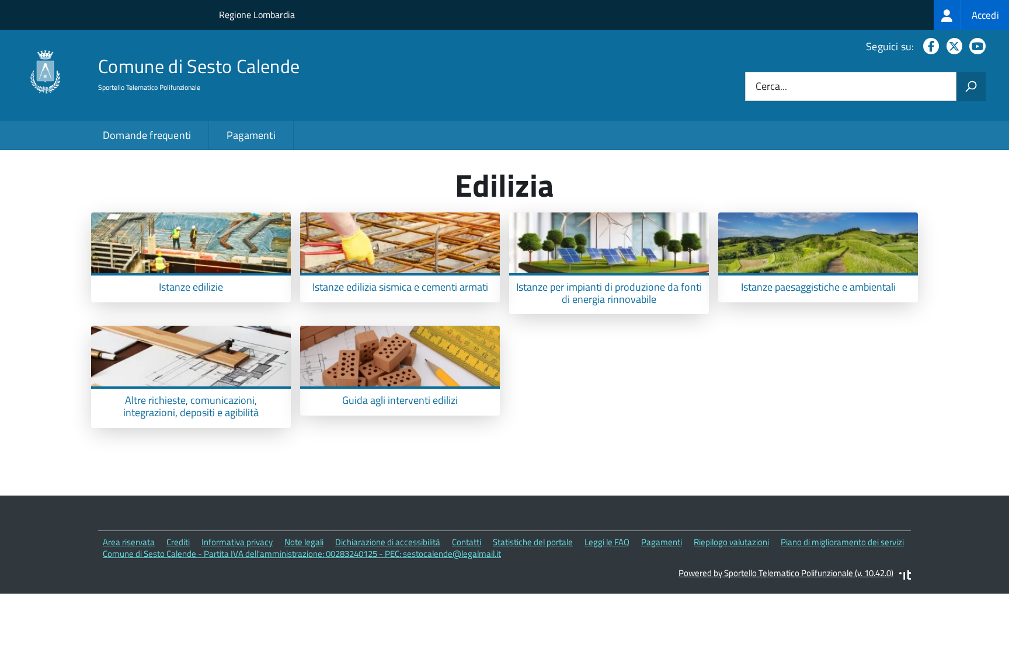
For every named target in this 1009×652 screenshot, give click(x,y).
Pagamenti (251, 135)
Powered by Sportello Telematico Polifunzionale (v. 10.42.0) (786, 573)
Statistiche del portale (533, 542)
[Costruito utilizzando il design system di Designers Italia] (905, 576)
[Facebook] (928, 46)
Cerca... (771, 87)
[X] (952, 46)
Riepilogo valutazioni (731, 542)
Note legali (303, 542)
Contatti (466, 542)
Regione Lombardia (257, 15)
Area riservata (129, 542)
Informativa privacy (237, 542)
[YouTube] (975, 46)
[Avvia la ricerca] (971, 86)
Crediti (178, 542)
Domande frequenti (147, 135)
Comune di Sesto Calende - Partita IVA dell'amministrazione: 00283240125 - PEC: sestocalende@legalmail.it (302, 553)
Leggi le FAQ (606, 542)
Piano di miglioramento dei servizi (842, 542)
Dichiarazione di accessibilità (387, 542)
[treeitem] (971, 15)
